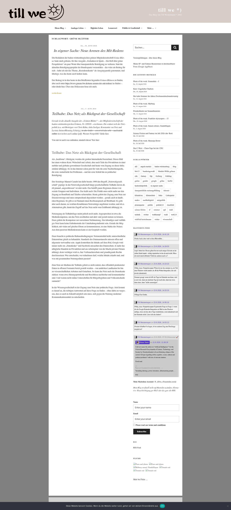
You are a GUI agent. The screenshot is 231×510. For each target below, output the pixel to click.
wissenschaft (167, 219)
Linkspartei (170, 195)
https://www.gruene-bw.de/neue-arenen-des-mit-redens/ (88, 83)
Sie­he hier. (104, 133)
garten (137, 181)
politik (150, 205)
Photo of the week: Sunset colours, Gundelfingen (151, 126)
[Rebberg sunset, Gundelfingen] (145, 467)
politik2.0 (159, 205)
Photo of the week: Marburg (144, 103)
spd (164, 209)
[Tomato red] (164, 467)
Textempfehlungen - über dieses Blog (147, 58)
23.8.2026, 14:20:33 (161, 290)
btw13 (137, 171)
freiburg (159, 176)
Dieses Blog (59, 28)
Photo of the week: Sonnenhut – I (146, 81)
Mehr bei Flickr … (140, 479)
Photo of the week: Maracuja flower (146, 140)
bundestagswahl (149, 171)
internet (166, 190)
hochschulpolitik (141, 185)
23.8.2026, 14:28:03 (161, 246)
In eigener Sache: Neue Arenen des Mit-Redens (89, 50)
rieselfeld (170, 205)
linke (160, 195)
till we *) (170, 10)
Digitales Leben (97, 28)
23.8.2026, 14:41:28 (161, 234)
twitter (146, 214)
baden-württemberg (162, 166)
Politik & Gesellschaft (131, 28)
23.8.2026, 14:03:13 (161, 322)
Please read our (151, 425)
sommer (157, 209)
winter (157, 219)
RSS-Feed (137, 447)
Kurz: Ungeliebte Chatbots (143, 89)
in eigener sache (157, 185)
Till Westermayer (144, 234)
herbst (170, 181)
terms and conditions (157, 425)
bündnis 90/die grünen (166, 171)
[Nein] (227, 506)
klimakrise (139, 195)
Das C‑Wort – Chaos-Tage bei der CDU (148, 148)
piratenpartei (139, 205)
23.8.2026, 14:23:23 (161, 264)
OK (162, 506)
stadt (171, 209)
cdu (136, 176)
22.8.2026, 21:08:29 (160, 342)
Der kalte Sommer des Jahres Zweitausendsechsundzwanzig (155, 96)
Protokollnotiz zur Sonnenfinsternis (146, 111)
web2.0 (174, 214)
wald (166, 214)
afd (136, 166)
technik (137, 214)
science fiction (140, 209)
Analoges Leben (77, 28)
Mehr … (150, 28)
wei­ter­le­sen (56, 93)
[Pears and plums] (140, 464)
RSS (173, 390)
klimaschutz (150, 195)
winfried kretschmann (143, 219)
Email (135, 413)
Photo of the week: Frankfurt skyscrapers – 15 (150, 118)
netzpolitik (161, 200)
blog (174, 166)
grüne (162, 181)
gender (145, 181)
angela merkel (146, 166)
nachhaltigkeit (148, 200)
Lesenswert (112, 28)
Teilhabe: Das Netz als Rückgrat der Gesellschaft (88, 113)
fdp (151, 176)
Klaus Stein (144, 342)
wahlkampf (156, 214)
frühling (168, 176)
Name (135, 402)
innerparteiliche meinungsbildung (147, 190)
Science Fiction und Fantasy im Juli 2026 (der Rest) (153, 133)
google (154, 181)
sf (149, 209)
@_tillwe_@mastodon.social (165, 381)
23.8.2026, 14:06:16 (161, 302)
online (74, 133)
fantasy (143, 176)
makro (137, 200)
